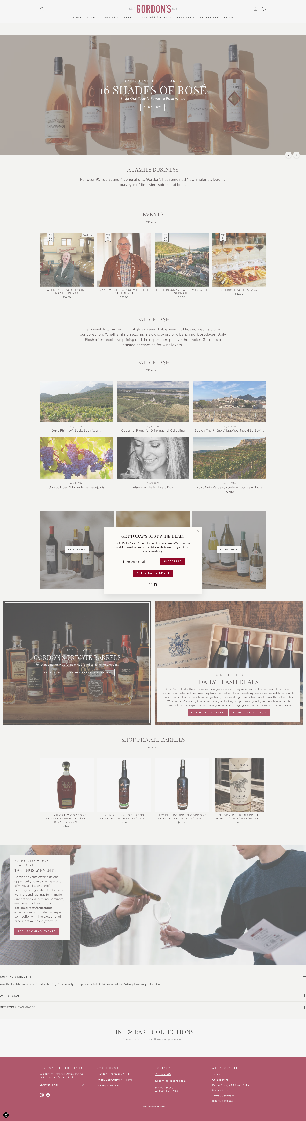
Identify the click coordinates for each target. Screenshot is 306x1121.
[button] (6, 1115)
